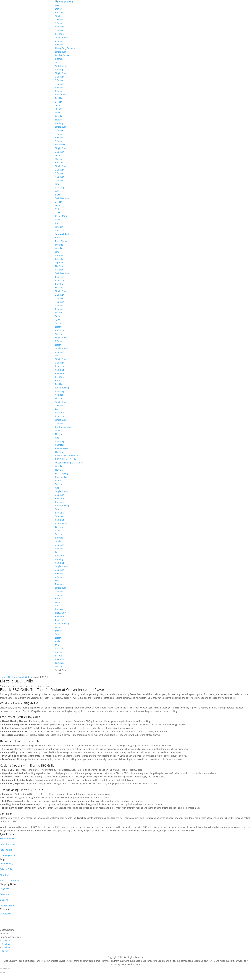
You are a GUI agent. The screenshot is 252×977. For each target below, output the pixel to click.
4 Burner (59, 26)
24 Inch (58, 201)
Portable (59, 330)
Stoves (58, 8)
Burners (59, 12)
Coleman (59, 659)
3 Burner (59, 23)
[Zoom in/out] (1, 968)
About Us (4, 874)
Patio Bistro (61, 241)
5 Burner (59, 30)
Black (57, 194)
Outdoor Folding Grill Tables (69, 462)
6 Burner (59, 91)
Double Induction (63, 427)
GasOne (59, 666)
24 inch (58, 101)
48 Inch (58, 108)
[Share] (6, 968)
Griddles (59, 116)
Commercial (61, 255)
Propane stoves (7, 838)
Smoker (59, 226)
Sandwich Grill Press (65, 234)
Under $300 (61, 216)
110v (57, 209)
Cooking (59, 559)
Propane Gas (61, 94)
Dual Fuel (59, 98)
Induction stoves (8, 844)
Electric (58, 119)
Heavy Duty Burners (65, 48)
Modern (59, 645)
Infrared (59, 244)
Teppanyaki (60, 262)
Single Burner (62, 37)
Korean (58, 237)
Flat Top (59, 266)
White (58, 191)
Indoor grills (6, 849)
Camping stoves (8, 855)
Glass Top (60, 187)
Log (57, 552)
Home (3, 677)
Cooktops (60, 69)
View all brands (7, 905)
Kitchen (59, 58)
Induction (60, 280)
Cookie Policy (6, 863)
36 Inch (58, 316)
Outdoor (59, 527)
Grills (57, 112)
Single (58, 16)
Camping (59, 369)
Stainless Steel (62, 66)
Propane (59, 33)
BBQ (57, 223)
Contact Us (5, 913)
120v (57, 212)
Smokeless (60, 516)
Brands (58, 655)
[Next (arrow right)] (4, 972)
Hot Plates (60, 144)
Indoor (58, 480)
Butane (58, 380)
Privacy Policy (6, 869)
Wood (58, 602)
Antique (59, 652)
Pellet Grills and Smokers (67, 455)
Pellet (58, 641)
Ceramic (59, 269)
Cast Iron (59, 276)
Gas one (4, 899)
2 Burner (59, 19)
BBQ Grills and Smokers (66, 459)
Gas (57, 5)
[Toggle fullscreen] (4, 968)
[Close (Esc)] (9, 968)
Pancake (59, 259)
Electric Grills (23, 677)
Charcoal (59, 230)
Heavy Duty (60, 612)
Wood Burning (62, 387)
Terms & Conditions (9, 880)
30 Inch (58, 105)
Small (58, 62)
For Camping (61, 473)
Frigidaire (59, 662)
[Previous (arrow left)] (1, 972)
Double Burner (62, 55)
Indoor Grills (61, 523)
